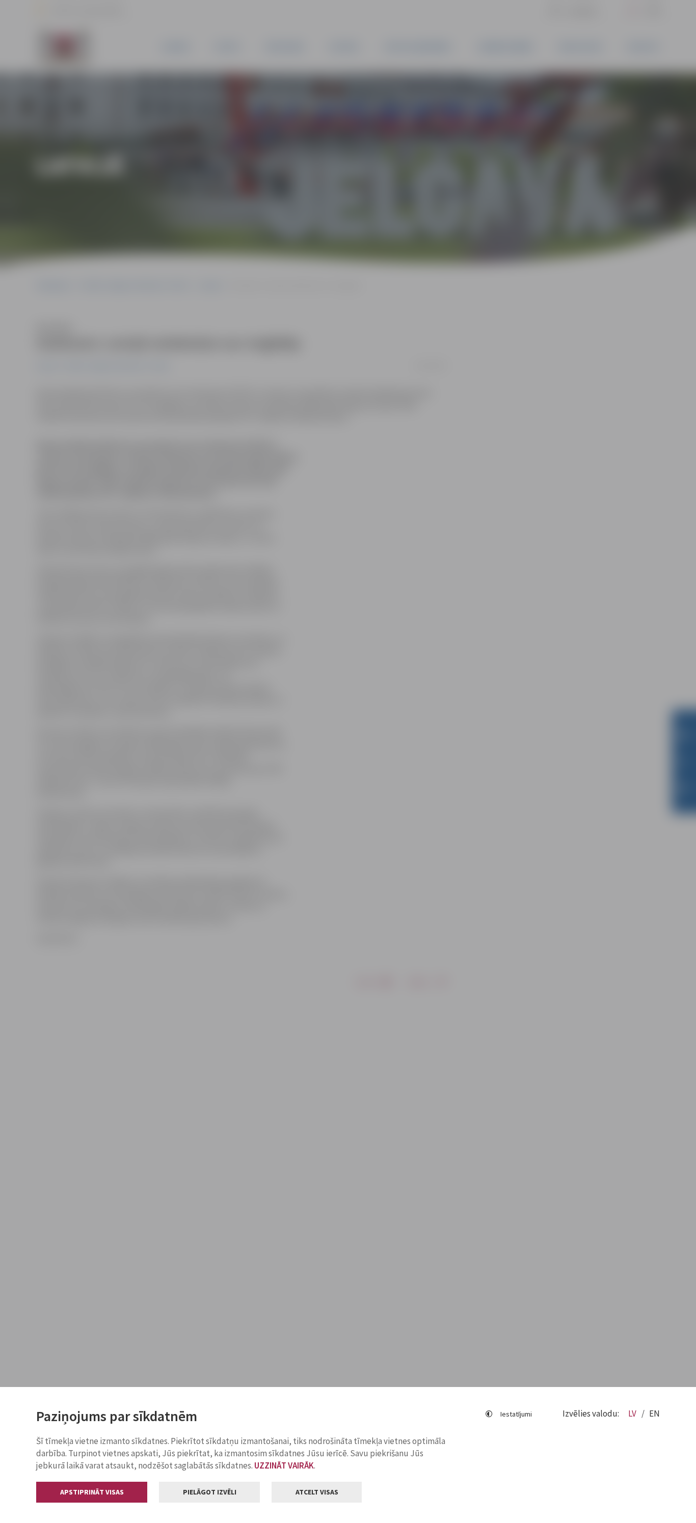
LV (633, 1413)
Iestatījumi (516, 1414)
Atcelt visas (317, 1492)
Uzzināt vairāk (284, 1465)
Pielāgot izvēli (209, 1492)
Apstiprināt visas (92, 1492)
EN (654, 1413)
